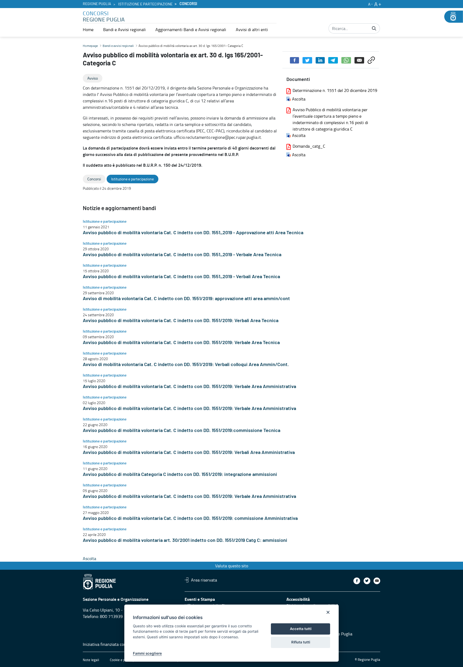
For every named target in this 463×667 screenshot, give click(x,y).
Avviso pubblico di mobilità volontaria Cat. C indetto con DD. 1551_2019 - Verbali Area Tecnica (181, 276)
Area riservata (204, 579)
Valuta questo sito (231, 566)
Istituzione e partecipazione (145, 4)
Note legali (91, 659)
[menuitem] (88, 29)
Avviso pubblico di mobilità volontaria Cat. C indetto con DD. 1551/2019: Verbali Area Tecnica (180, 320)
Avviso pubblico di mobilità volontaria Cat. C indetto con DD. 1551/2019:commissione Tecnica (181, 430)
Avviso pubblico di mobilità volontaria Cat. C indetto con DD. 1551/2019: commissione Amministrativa (190, 518)
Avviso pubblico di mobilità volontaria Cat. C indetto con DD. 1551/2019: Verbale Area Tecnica (181, 342)
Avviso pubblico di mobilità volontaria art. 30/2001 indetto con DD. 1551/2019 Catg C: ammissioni (185, 540)
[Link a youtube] (377, 580)
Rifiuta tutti (300, 642)
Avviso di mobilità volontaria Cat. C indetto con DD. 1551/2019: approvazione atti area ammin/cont (186, 298)
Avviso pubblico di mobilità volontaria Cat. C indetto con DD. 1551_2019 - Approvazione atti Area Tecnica (193, 232)
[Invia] (374, 28)
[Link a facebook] (356, 580)
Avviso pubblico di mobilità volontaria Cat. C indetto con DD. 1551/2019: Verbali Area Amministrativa (189, 452)
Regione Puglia (97, 4)
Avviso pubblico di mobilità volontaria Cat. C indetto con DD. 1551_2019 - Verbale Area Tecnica (182, 254)
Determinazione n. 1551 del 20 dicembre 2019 (335, 90)
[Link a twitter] (367, 580)
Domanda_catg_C (309, 146)
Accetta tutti (300, 629)
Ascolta (298, 99)
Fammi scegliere (147, 653)
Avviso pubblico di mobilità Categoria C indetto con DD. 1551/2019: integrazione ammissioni (180, 474)
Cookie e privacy (122, 659)
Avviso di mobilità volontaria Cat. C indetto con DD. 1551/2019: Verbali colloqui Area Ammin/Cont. (186, 364)
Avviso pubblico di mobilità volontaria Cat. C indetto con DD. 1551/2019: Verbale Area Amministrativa (189, 386)
